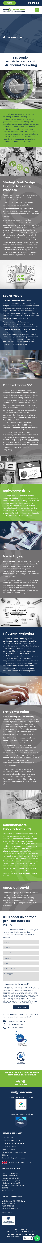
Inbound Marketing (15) (10, 1178)
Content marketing (9, 1146)
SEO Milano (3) (7, 1190)
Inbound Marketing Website (14, 235)
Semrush (32, 1075)
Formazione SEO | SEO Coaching (14, 1152)
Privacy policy (7, 1213)
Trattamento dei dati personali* (17, 984)
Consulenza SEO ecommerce (13, 1143)
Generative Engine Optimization (14, 1158)
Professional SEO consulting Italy (20, 1162)
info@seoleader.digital (10, 1208)
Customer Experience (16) (11, 1173)
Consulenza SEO (8, 1137)
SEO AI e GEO (7, 1155)
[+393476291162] (33, 3)
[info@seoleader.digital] (29, 3)
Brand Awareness (8, 1149)
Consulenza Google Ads (11, 1140)
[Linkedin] (37, 3)
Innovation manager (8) (11, 1180)
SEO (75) (5, 1188)
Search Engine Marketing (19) (13, 1185)
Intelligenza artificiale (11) (11, 1183)
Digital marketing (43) (10, 1175)
